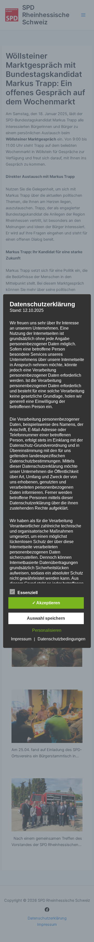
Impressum (21, 639)
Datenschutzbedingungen (61, 639)
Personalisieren (46, 630)
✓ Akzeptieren (46, 603)
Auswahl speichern (46, 618)
